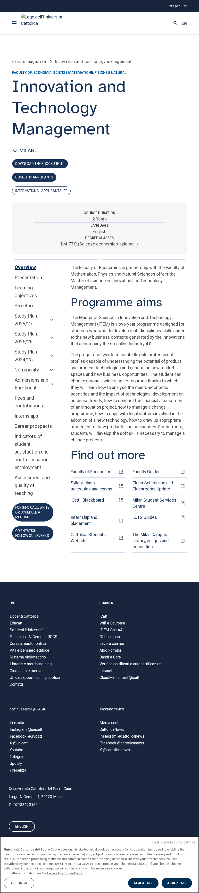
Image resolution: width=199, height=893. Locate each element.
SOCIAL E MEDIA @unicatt (27, 709)
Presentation (28, 277)
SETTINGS (19, 883)
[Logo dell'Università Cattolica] (43, 23)
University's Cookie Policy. (65, 873)
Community (27, 370)
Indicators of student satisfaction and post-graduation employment (32, 451)
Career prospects (33, 426)
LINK (13, 603)
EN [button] (184, 23)
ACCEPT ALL (176, 883)
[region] (99, 864)
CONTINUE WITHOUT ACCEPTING (173, 842)
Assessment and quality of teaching (32, 485)
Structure (24, 306)
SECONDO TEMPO (112, 709)
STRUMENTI (108, 603)
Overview (25, 267)
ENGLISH (21, 826)
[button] (175, 23)
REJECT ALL (143, 883)
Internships (26, 416)
